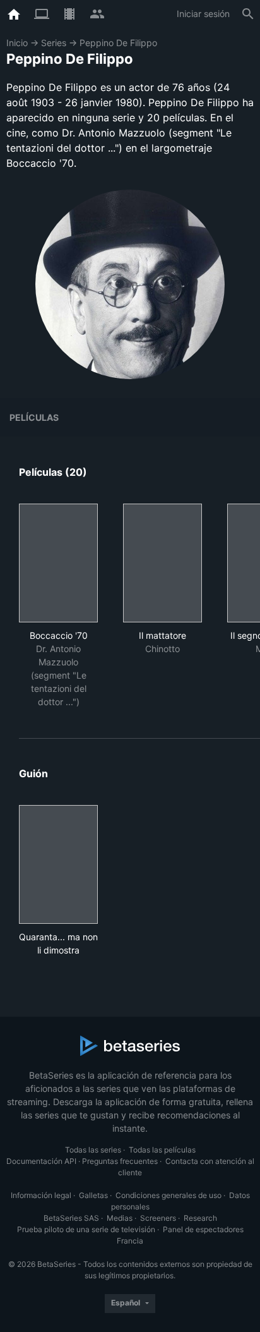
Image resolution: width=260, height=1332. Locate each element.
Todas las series (93, 1149)
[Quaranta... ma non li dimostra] (58, 864)
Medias (120, 1218)
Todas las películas (162, 1149)
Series (53, 42)
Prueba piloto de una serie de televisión (86, 1229)
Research (200, 1218)
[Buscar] (248, 14)
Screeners (158, 1218)
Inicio (17, 42)
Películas (34, 417)
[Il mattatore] (162, 563)
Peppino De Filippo (118, 42)
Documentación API (41, 1161)
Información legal (41, 1195)
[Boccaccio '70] (58, 563)
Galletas (93, 1195)
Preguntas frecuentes (120, 1161)
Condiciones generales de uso (168, 1195)
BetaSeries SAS (71, 1218)
